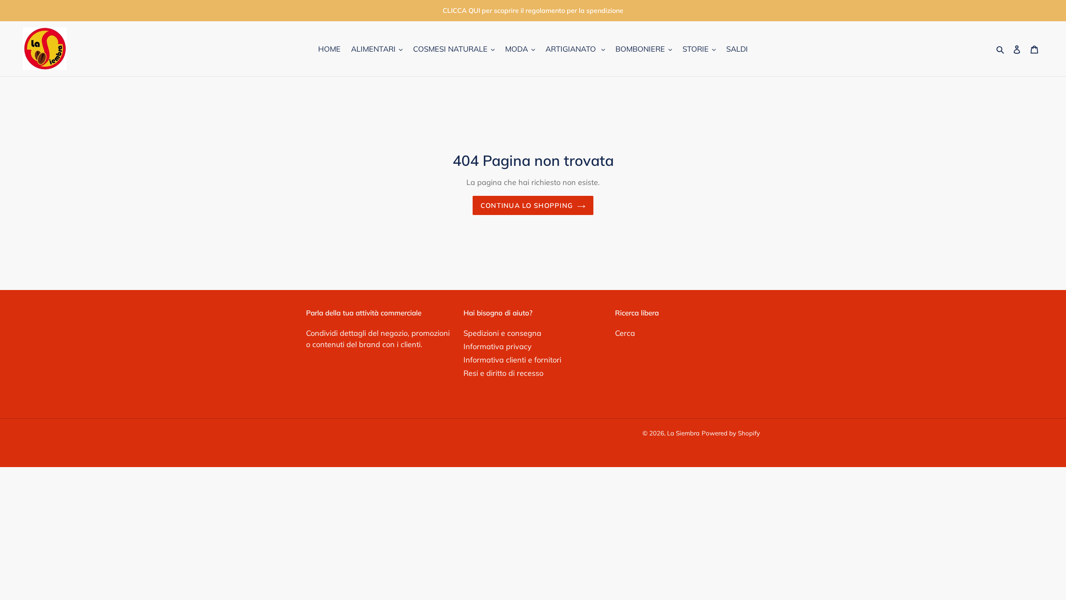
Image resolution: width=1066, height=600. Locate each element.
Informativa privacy (497, 346)
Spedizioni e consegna (502, 333)
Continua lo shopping (527, 205)
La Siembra (683, 433)
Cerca (625, 333)
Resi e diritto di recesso (503, 373)
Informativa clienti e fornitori (512, 360)
